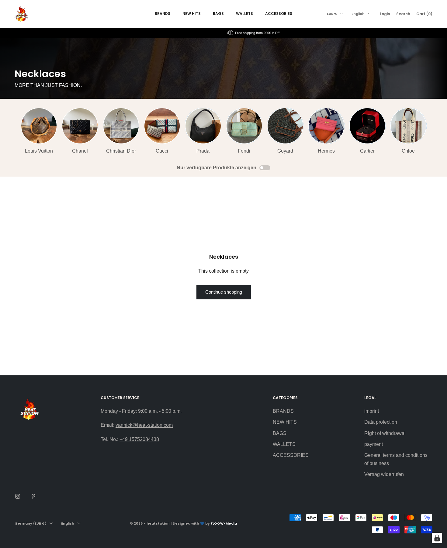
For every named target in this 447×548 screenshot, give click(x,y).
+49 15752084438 (139, 439)
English (358, 13)
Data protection (380, 422)
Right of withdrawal (385, 433)
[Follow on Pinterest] (33, 496)
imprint (371, 411)
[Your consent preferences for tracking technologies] (437, 538)
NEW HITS (191, 13)
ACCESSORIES (278, 13)
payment (373, 444)
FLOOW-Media (224, 523)
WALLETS (244, 13)
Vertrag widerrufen (384, 474)
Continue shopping (223, 292)
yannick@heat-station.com (144, 425)
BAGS (218, 13)
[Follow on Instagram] (18, 496)
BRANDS (162, 13)
